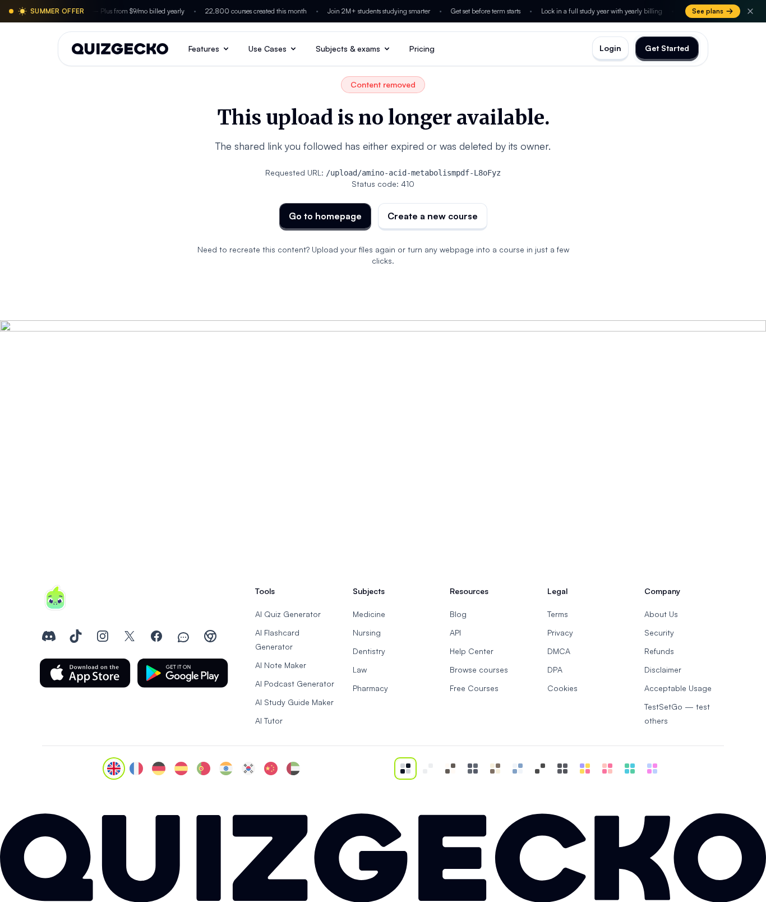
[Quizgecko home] (120, 49)
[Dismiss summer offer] (750, 11)
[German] (159, 768)
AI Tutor (269, 720)
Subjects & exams (348, 48)
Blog (458, 614)
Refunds (659, 651)
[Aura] (607, 768)
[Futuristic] (630, 768)
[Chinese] (271, 768)
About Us (661, 614)
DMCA (558, 651)
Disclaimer (662, 669)
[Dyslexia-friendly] (495, 768)
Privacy (560, 632)
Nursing (367, 632)
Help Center (471, 651)
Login (610, 48)
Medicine (369, 614)
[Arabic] (293, 768)
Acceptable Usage (678, 688)
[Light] (428, 768)
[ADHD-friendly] (518, 768)
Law (360, 669)
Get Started (667, 48)
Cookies (562, 688)
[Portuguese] (204, 768)
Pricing (422, 48)
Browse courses (479, 669)
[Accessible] (540, 768)
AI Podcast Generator (294, 683)
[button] (85, 673)
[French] (136, 768)
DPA (554, 669)
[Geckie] (585, 768)
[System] (405, 768)
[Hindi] (226, 768)
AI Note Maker (280, 665)
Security (659, 632)
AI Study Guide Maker (294, 702)
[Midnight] (562, 768)
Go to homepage (325, 216)
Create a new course (432, 216)
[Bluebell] (652, 768)
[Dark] (473, 768)
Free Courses (474, 688)
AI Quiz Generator (288, 614)
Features (203, 48)
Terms (557, 614)
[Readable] (450, 768)
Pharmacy (370, 688)
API (455, 632)
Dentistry (369, 651)
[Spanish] (181, 768)
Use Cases (267, 48)
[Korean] (248, 768)
